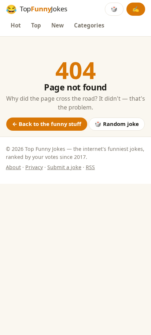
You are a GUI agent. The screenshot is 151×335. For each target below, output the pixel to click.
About (13, 167)
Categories (89, 25)
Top (36, 25)
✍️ (135, 8)
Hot (16, 25)
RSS (90, 167)
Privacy (34, 167)
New (57, 25)
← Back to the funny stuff (46, 123)
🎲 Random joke (117, 123)
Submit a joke (64, 167)
